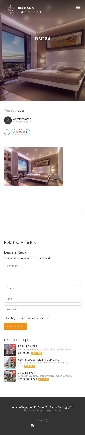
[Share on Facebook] (7, 132)
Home (10, 110)
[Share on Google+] (20, 132)
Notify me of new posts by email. (28, 318)
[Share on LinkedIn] (27, 132)
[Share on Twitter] (14, 132)
